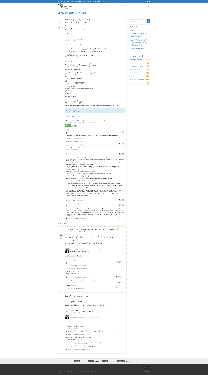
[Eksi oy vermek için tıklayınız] (59, 22)
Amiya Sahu (78, 371)
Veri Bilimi (133, 76)
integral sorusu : (84, 111)
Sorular (90, 6)
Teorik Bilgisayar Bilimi (136, 66)
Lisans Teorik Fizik (135, 73)
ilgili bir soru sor (71, 255)
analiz (67, 116)
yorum (75, 125)
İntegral (133, 30)
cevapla (122, 132)
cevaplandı (97, 250)
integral (74, 116)
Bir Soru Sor (114, 6)
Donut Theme (62, 371)
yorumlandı (87, 132)
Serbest (132, 83)
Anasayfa (84, 6)
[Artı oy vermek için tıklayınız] (59, 21)
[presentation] (76, 22)
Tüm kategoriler (137, 56)
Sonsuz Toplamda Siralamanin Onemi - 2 (139, 49)
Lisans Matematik (77, 120)
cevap (68, 125)
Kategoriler (106, 6)
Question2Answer (96, 371)
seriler (80, 116)
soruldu (104, 120)
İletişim (59, 367)
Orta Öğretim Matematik (137, 79)
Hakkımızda (122, 6)
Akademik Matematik (136, 59)
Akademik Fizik (134, 63)
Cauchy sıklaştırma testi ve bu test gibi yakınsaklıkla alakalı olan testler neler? (139, 34)
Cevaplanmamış (97, 6)
